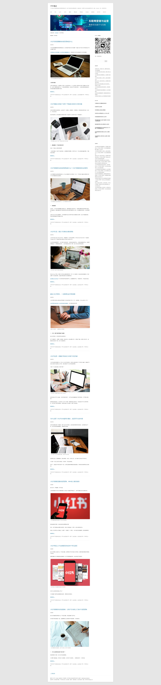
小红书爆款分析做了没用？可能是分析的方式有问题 (66, 104)
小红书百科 (65, 94)
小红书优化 (74, 94)
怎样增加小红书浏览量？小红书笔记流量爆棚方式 (60, 52)
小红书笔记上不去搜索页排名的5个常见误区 (63, 546)
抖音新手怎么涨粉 (98, 106)
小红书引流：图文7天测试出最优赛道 (61, 231)
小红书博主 (79, 346)
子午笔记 (53, 6)
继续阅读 (52, 91)
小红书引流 (79, 284)
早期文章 (52, 673)
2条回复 (51, 612)
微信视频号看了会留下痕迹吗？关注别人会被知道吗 (102, 120)
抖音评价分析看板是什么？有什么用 (102, 113)
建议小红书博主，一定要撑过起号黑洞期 (62, 294)
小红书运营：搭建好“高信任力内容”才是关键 (63, 356)
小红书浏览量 (79, 94)
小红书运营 (79, 158)
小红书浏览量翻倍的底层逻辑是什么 (61, 41)
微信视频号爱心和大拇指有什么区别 (102, 124)
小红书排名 (79, 222)
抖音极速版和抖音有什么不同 (100, 116)
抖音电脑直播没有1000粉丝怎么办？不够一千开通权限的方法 (102, 128)
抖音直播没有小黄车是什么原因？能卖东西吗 (102, 136)
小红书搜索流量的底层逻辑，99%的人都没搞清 (64, 481)
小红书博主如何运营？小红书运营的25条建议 (59, 303)
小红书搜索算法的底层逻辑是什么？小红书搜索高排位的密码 (69, 168)
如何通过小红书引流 (54, 278)
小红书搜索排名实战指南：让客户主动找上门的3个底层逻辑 (68, 609)
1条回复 (51, 484)
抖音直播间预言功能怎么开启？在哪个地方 (102, 132)
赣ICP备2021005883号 (86, 678)
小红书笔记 (79, 600)
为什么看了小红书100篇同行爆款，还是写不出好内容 (66, 418)
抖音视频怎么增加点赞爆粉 (100, 109)
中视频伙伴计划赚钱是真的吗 (100, 103)
